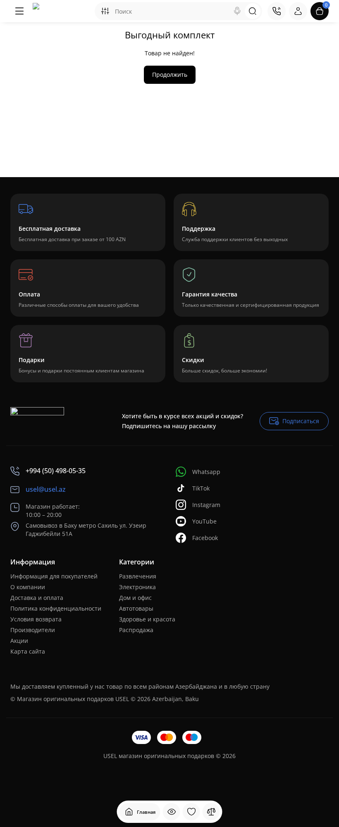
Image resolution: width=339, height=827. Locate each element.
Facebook (205, 538)
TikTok (201, 488)
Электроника (137, 587)
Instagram (206, 505)
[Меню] (19, 11)
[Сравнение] (211, 811)
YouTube (204, 521)
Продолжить (169, 74)
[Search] (237, 11)
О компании (27, 587)
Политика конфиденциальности (55, 608)
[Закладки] (191, 811)
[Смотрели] (171, 811)
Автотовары (136, 608)
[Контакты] (276, 11)
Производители (32, 630)
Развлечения (137, 576)
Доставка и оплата (36, 598)
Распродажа (136, 630)
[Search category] (105, 11)
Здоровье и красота (147, 619)
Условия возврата (36, 619)
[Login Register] (298, 11)
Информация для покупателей (54, 576)
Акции (19, 641)
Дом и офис (135, 598)
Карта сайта (27, 651)
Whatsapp (206, 472)
